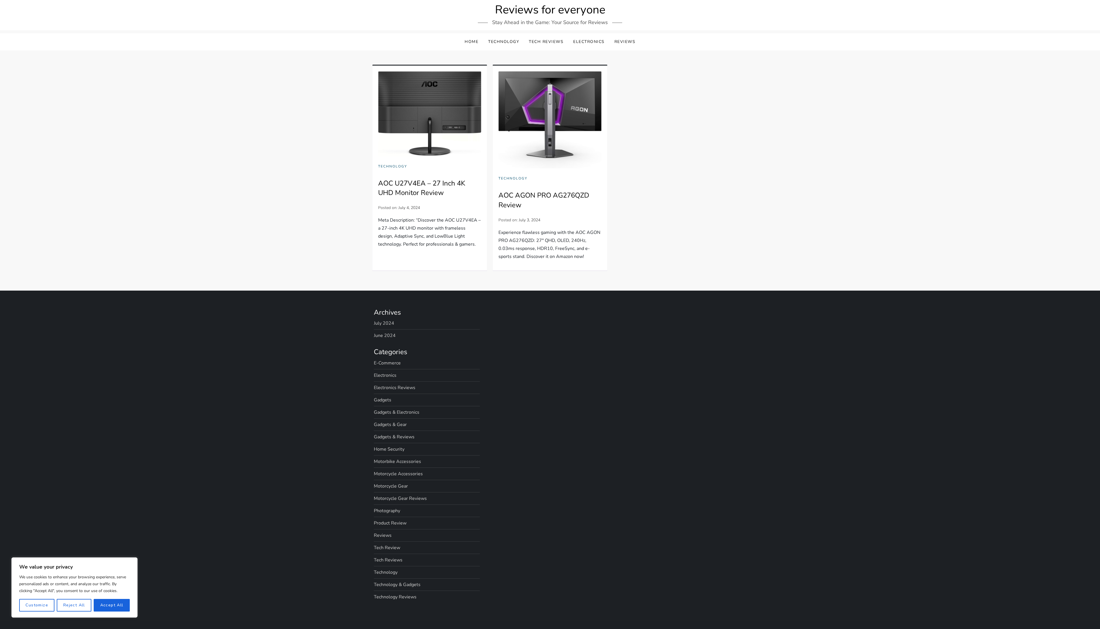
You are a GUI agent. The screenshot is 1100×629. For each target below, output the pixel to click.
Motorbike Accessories (397, 461)
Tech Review (387, 548)
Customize (36, 605)
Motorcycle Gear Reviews (400, 498)
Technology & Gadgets (397, 584)
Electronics (589, 41)
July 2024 (384, 323)
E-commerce (387, 363)
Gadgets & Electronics (396, 412)
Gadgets (382, 400)
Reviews (625, 41)
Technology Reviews (395, 597)
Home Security (389, 449)
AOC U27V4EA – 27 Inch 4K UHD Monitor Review (421, 188)
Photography (387, 511)
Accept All (111, 605)
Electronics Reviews (394, 388)
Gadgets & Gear (390, 424)
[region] (74, 587)
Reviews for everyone (550, 9)
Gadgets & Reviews (394, 437)
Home (471, 41)
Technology (503, 41)
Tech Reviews (546, 41)
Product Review (390, 523)
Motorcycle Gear (391, 486)
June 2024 (385, 335)
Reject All (74, 605)
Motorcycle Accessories (398, 474)
